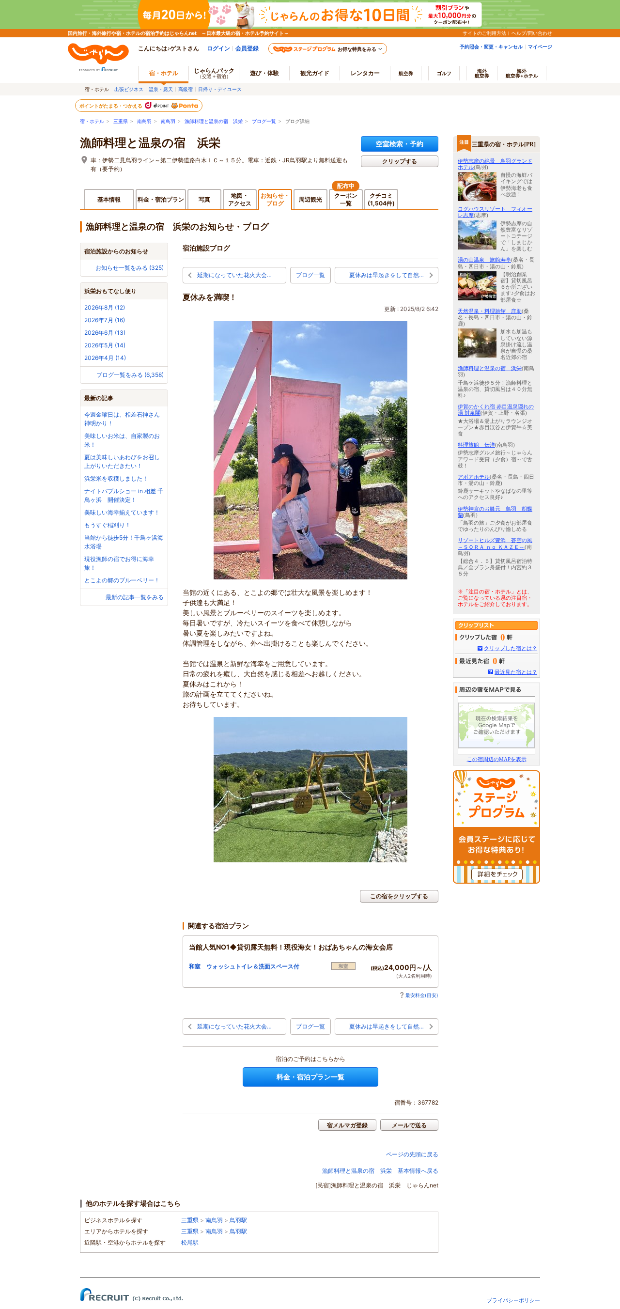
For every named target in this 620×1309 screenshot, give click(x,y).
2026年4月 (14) (105, 357)
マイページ (540, 46)
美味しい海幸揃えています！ (122, 512)
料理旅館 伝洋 (476, 445)
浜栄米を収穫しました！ (116, 478)
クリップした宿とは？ (510, 648)
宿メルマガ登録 (347, 1125)
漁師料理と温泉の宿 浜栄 (214, 121)
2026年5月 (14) (104, 345)
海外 (482, 73)
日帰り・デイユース (220, 89)
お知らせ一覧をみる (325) (129, 267)
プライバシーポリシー (513, 1300)
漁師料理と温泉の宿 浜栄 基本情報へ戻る (380, 1170)
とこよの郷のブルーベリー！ (122, 580)
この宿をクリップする (399, 896)
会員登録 (247, 48)
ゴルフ (444, 73)
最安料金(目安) (421, 995)
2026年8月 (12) (104, 307)
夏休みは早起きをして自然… (386, 275)
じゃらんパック (214, 73)
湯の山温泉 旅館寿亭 (484, 260)
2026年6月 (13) (104, 332)
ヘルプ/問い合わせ (532, 33)
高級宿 (185, 89)
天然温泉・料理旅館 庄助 (490, 311)
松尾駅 (190, 1242)
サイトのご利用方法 (484, 33)
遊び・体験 (264, 73)
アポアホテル (474, 477)
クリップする (399, 161)
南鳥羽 (144, 121)
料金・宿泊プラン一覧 (310, 1077)
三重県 (120, 121)
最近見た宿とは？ (516, 672)
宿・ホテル (92, 121)
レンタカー (365, 73)
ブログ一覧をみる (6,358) (130, 374)
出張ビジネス (128, 89)
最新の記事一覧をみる (135, 597)
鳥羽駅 (238, 1220)
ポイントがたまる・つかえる (111, 106)
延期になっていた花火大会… (234, 275)
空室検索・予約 (399, 144)
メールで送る (409, 1125)
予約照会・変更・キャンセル (491, 46)
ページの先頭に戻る (412, 1154)
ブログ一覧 (264, 121)
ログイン (218, 48)
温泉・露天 (161, 89)
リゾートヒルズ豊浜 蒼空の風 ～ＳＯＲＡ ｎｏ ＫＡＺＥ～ (495, 543)
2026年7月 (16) (104, 320)
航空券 (406, 73)
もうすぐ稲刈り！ (107, 525)
